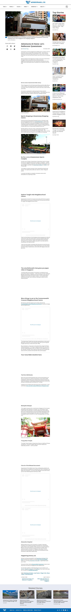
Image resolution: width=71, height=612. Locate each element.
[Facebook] (61, 610)
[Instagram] (59, 610)
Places (48, 573)
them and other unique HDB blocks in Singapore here (37, 385)
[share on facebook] (7, 46)
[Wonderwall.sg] (35, 2)
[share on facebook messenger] (14, 49)
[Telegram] (63, 610)
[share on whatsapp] (11, 49)
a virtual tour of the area (34, 560)
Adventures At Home (28, 573)
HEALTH (42, 6)
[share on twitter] (14, 46)
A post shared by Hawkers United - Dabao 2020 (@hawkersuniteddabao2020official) (37, 338)
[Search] (67, 7)
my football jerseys (39, 121)
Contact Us (19, 610)
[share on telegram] (7, 49)
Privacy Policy (37, 610)
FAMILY (25, 6)
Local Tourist (37, 573)
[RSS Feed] (67, 610)
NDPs (45, 165)
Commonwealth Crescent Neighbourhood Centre (31, 304)
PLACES (18, 6)
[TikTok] (57, 610)
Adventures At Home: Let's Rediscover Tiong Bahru (28, 578)
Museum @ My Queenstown (38, 564)
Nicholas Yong (25, 48)
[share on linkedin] (11, 46)
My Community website (42, 559)
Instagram (31, 569)
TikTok (22, 569)
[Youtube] (65, 610)
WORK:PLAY (33, 6)
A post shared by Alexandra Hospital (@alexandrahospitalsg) (35, 505)
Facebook (38, 569)
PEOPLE (11, 6)
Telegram (27, 569)
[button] (5, 7)
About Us (12, 610)
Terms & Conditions (28, 610)
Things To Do (43, 573)
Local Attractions (29, 574)
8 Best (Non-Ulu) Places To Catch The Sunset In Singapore (43, 579)
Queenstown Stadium (37, 165)
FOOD (4, 6)
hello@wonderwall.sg (33, 570)
